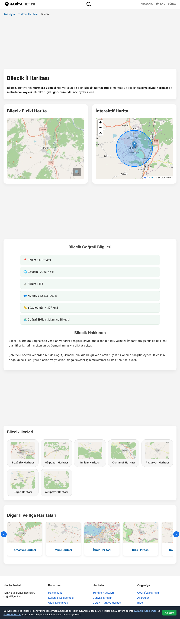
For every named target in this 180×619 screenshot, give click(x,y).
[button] (134, 144)
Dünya (172, 3)
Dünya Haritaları (102, 597)
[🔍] (45, 178)
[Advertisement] (90, 43)
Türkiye (160, 3)
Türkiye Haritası (28, 14)
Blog (140, 602)
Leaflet (149, 177)
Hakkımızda (55, 592)
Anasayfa (147, 3)
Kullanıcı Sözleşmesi (61, 597)
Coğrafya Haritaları (148, 592)
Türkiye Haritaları (103, 592)
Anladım (169, 612)
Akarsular (143, 597)
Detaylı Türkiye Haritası (107, 602)
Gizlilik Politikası (58, 602)
